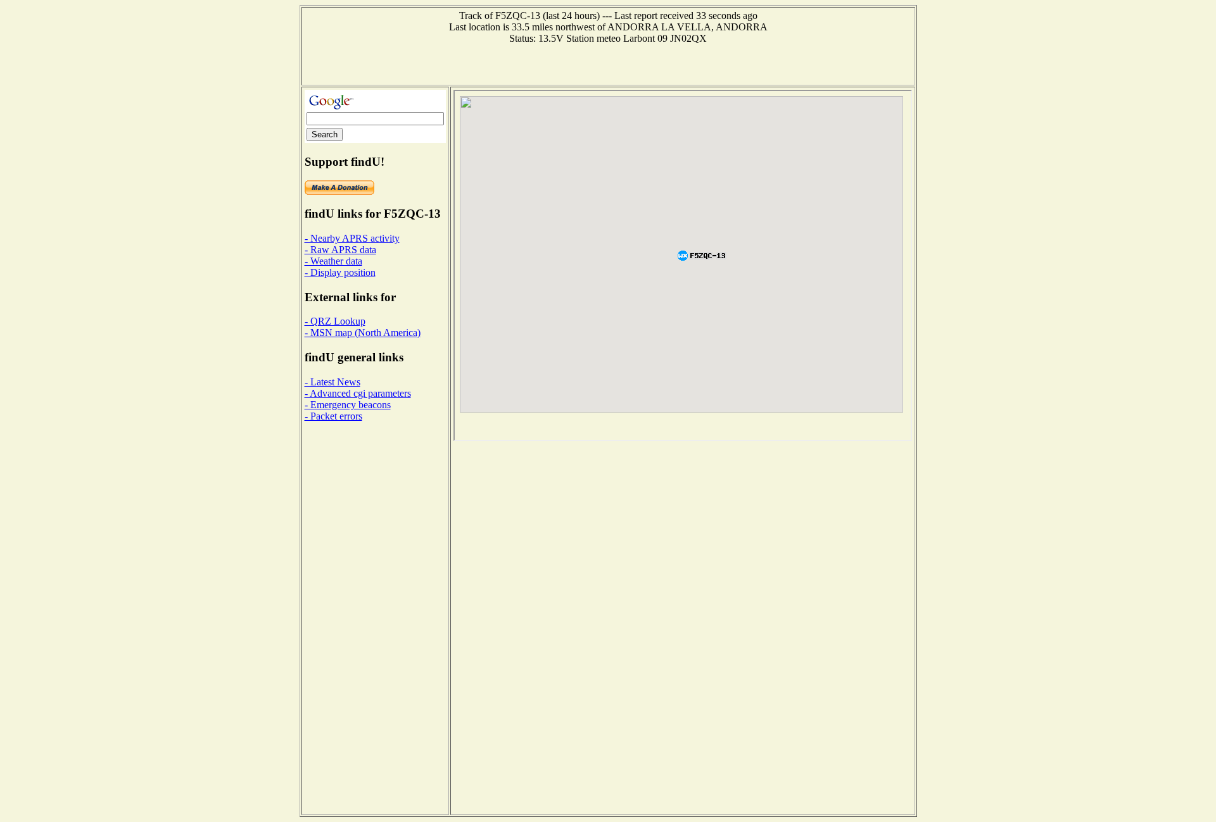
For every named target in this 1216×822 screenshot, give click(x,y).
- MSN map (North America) (363, 332)
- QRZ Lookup (335, 321)
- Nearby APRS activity (352, 238)
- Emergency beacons (348, 404)
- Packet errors (333, 416)
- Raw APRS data (340, 249)
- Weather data (333, 261)
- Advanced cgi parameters (358, 393)
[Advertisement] (608, 63)
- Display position (340, 272)
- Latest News (332, 382)
